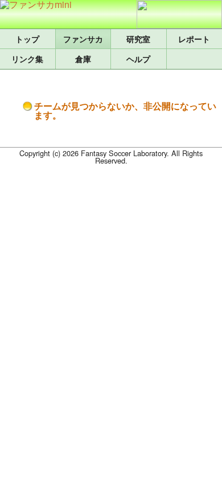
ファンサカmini (83, 38)
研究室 (138, 38)
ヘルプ (138, 58)
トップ (27, 38)
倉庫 (83, 58)
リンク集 (27, 58)
